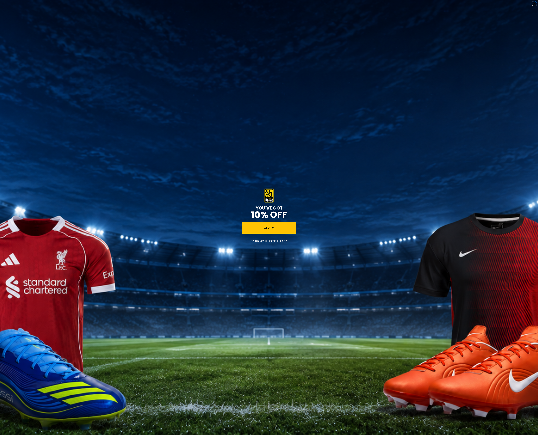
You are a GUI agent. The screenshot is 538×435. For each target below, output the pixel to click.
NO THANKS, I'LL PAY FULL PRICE (269, 241)
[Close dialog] (534, 3)
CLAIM (269, 228)
